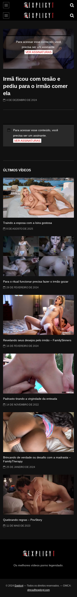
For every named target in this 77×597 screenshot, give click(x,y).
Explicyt (19, 585)
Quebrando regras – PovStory (22, 519)
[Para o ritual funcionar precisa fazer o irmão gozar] (38, 256)
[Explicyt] (38, 5)
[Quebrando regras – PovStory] (38, 495)
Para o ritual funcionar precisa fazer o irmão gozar (35, 281)
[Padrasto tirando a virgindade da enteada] (38, 374)
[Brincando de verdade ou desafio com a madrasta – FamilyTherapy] (38, 432)
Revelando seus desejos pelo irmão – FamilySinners (37, 340)
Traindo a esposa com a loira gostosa (27, 222)
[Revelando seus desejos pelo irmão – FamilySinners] (38, 315)
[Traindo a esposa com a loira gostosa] (38, 198)
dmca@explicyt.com (38, 590)
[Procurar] (72, 5)
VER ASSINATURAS (38, 52)
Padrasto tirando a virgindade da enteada (30, 398)
